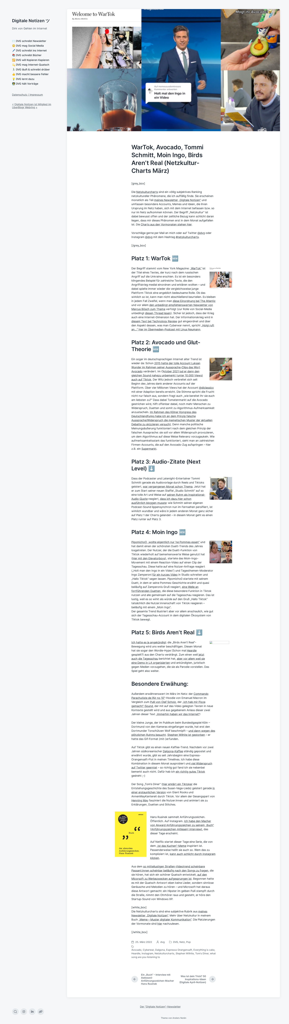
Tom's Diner (202, 953)
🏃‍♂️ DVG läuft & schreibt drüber (31, 69)
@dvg (201, 233)
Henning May (139, 800)
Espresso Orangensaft (179, 949)
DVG (175, 941)
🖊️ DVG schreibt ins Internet (29, 50)
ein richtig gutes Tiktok (190, 771)
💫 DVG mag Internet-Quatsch (30, 64)
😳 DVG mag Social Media (28, 45)
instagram (147, 953)
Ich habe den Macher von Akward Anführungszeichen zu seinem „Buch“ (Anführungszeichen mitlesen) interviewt (182, 825)
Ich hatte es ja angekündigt (148, 642)
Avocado (136, 949)
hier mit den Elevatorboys (148, 558)
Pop (188, 941)
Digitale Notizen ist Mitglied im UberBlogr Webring (31, 106)
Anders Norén (179, 1018)
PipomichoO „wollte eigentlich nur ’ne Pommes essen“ (165, 542)
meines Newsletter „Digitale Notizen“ (177, 200)
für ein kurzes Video (165, 574)
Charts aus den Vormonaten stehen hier (166, 224)
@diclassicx (206, 387)
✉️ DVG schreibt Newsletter (29, 41)
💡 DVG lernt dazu (23, 79)
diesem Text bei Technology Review (154, 321)
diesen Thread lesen (158, 313)
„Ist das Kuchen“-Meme (171, 845)
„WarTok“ (196, 268)
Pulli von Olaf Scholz (163, 702)
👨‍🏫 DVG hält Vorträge (25, 83)
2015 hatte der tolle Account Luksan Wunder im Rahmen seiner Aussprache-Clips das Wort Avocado (165, 367)
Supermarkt (148, 448)
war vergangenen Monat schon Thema (168, 486)
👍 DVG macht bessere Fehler (30, 74)
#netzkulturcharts (187, 237)
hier (159, 923)
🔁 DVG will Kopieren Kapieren (30, 60)
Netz (182, 941)
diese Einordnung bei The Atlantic (194, 301)
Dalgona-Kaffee (173, 751)
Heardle (192, 650)
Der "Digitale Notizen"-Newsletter (160, 1006)
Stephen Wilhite (185, 953)
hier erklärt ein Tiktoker (178, 784)
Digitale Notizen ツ (31, 20)
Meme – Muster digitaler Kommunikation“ (165, 919)
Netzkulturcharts (147, 191)
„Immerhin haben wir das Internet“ (178, 714)
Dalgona (160, 949)
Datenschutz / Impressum (27, 94)
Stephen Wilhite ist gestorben (186, 734)
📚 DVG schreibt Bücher (27, 55)
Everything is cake (203, 949)
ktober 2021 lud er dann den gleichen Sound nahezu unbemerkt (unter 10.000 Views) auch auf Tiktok (167, 375)
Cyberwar (148, 949)
